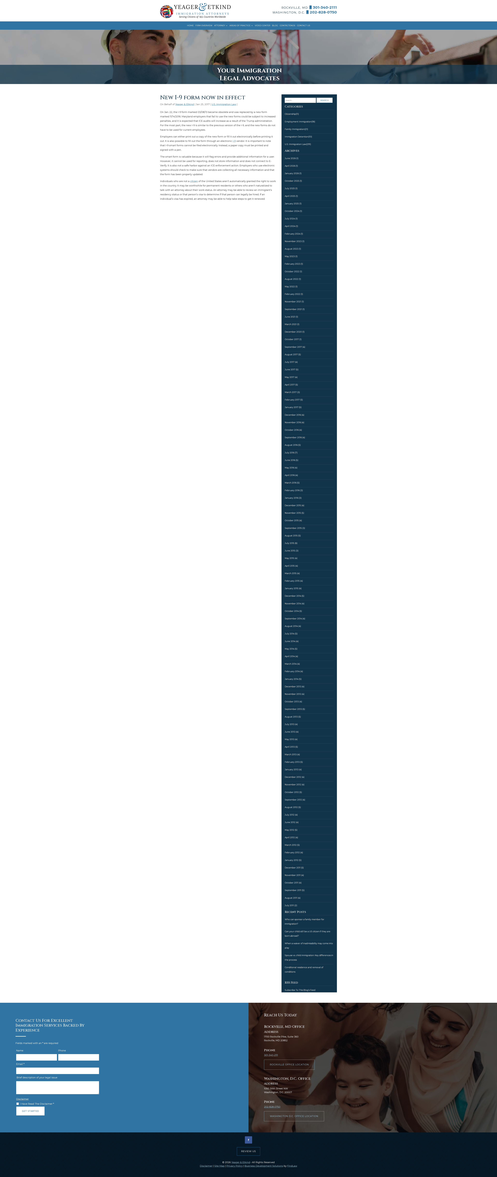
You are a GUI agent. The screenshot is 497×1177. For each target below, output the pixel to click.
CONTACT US (303, 26)
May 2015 (289, 558)
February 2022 (292, 294)
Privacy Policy (234, 1166)
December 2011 (293, 867)
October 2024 (292, 211)
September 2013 (293, 709)
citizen (194, 181)
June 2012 (290, 822)
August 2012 (291, 807)
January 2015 (291, 588)
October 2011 (291, 883)
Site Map (219, 1166)
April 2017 (290, 385)
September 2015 (293, 528)
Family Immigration (295, 129)
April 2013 (290, 747)
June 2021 (290, 317)
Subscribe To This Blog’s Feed (300, 990)
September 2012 (293, 800)
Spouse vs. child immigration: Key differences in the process (309, 957)
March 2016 (291, 483)
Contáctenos (287, 26)
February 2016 (292, 490)
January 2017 (291, 407)
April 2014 (290, 656)
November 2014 (293, 603)
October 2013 (292, 701)
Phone (62, 1050)
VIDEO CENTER (262, 26)
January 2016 (291, 498)
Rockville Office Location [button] (289, 1064)
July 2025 (290, 188)
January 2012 (291, 860)
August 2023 (291, 249)
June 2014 (290, 641)
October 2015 (292, 520)
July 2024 (290, 218)
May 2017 (289, 377)
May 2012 (289, 830)
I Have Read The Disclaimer (37, 1104)
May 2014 (289, 649)
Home (190, 26)
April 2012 (290, 837)
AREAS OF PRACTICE (239, 26)
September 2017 (293, 347)
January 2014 (291, 679)
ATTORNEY (219, 26)
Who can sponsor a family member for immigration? (304, 921)
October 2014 (292, 611)
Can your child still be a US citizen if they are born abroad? (307, 933)
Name (19, 1050)
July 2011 (289, 905)
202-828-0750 (323, 12)
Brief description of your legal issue (37, 1077)
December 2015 (293, 505)
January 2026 (292, 173)
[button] (494, 1158)
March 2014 (291, 664)
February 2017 (292, 400)
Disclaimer (22, 1099)
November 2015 (293, 513)
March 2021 (291, 324)
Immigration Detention (296, 136)
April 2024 (290, 226)
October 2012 (292, 792)
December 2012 (293, 777)
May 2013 (289, 739)
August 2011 (291, 898)
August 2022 (291, 279)
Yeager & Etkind (184, 104)
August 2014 (291, 626)
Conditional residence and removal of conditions (304, 969)
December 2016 (293, 415)
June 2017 (290, 369)
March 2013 (291, 754)
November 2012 (293, 784)
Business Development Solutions (264, 1166)
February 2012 (292, 852)
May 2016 (289, 467)
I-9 (234, 141)
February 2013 (292, 762)
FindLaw (292, 1166)
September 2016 (293, 437)
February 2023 (292, 264)
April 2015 (290, 566)
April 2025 (290, 196)
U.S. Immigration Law (224, 104)
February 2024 (292, 234)
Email (20, 1064)
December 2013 (293, 686)
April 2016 (290, 475)
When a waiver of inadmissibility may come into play (309, 945)
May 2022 (290, 286)
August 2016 (291, 445)
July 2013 (289, 724)
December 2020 (293, 332)
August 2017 (291, 354)
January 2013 (291, 769)
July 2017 (289, 362)
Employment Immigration (298, 121)
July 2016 (289, 452)
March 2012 (291, 845)
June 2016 (290, 460)
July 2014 (289, 633)
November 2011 (293, 875)
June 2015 (290, 550)
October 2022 (292, 271)
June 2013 (290, 732)
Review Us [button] (248, 1151)
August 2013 (291, 717)
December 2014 (293, 596)
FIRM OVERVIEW (203, 26)
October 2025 (292, 181)
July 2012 (289, 815)
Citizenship (290, 114)
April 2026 (290, 166)
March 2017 (291, 392)
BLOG (275, 26)
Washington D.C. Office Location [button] (294, 1116)
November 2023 (293, 241)
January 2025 (292, 203)
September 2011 (293, 890)
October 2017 (292, 339)
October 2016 (292, 430)
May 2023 (290, 256)
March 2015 (291, 573)
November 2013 (293, 694)
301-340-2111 (325, 7)
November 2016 (293, 422)
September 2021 (293, 309)
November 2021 (293, 301)
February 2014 (292, 671)
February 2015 (292, 581)
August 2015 (291, 535)
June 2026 (290, 158)
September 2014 (293, 618)
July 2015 (289, 543)
